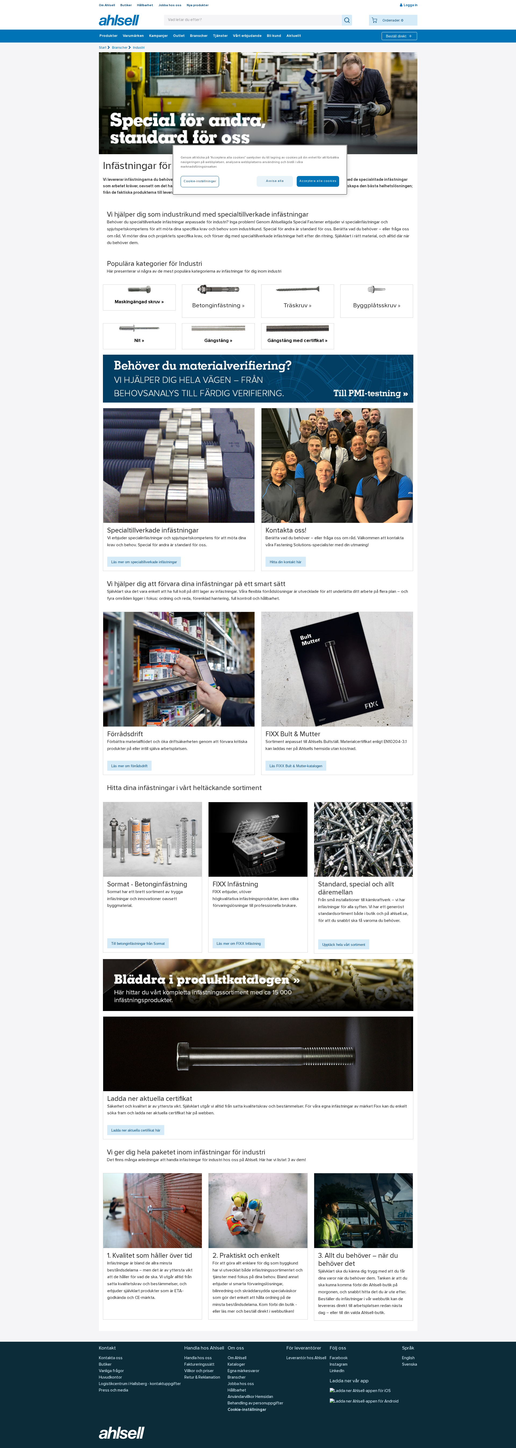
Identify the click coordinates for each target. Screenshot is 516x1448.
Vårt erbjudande (247, 36)
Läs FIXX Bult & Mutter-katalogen (296, 766)
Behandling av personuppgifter (255, 1403)
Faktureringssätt (199, 1364)
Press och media (113, 1390)
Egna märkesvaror (243, 1371)
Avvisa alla (275, 181)
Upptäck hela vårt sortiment (343, 945)
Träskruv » (297, 305)
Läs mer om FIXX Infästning (239, 944)
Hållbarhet (145, 5)
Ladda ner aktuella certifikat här (135, 1130)
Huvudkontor (110, 1377)
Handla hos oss (198, 1358)
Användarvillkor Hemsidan (250, 1397)
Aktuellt (293, 36)
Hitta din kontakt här (285, 562)
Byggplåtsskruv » (376, 305)
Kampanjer (158, 36)
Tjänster (220, 36)
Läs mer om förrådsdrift (129, 766)
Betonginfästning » (218, 305)
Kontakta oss (111, 1358)
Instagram (338, 1364)
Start (102, 47)
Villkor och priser (199, 1371)
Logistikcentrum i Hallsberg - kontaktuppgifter (140, 1384)
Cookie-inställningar (247, 1410)
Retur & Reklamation (202, 1377)
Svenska (409, 1364)
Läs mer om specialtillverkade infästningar (144, 562)
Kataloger (236, 1364)
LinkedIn (337, 1371)
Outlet (179, 36)
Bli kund (274, 36)
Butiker (126, 5)
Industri (139, 47)
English (408, 1358)
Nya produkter (198, 5)
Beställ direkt (396, 36)
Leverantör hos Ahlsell (306, 1358)
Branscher (198, 36)
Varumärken (133, 36)
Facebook (338, 1358)
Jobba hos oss (170, 5)
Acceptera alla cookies (317, 181)
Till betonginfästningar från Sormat (138, 944)
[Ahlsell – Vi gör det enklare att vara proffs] (119, 20)
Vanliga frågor (111, 1371)
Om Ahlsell (107, 5)
